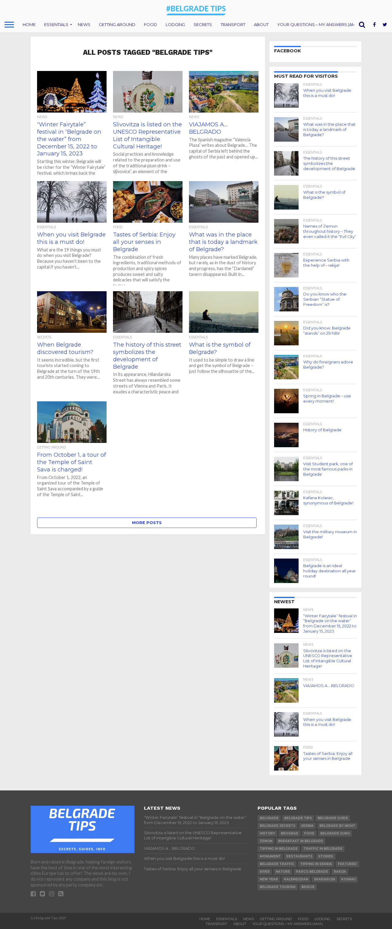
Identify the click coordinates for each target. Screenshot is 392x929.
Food (150, 24)
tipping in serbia (316, 864)
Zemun (266, 841)
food (309, 833)
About (261, 24)
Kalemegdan (296, 879)
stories (325, 856)
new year (269, 879)
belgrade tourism (278, 887)
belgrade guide (333, 818)
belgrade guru (335, 833)
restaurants (299, 856)
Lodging (175, 24)
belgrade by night (337, 826)
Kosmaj (348, 879)
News (84, 24)
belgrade (269, 818)
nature (283, 872)
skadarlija (324, 879)
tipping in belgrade (279, 849)
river (265, 872)
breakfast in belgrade (300, 841)
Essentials (56, 24)
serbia (307, 826)
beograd (289, 833)
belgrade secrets (277, 826)
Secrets (203, 24)
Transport (233, 24)
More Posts (147, 522)
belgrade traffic (277, 864)
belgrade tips (298, 818)
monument (270, 856)
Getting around (117, 24)
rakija (340, 872)
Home (29, 24)
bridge (308, 887)
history (267, 833)
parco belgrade (312, 872)
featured (347, 864)
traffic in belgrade (322, 849)
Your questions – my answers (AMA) (318, 24)
